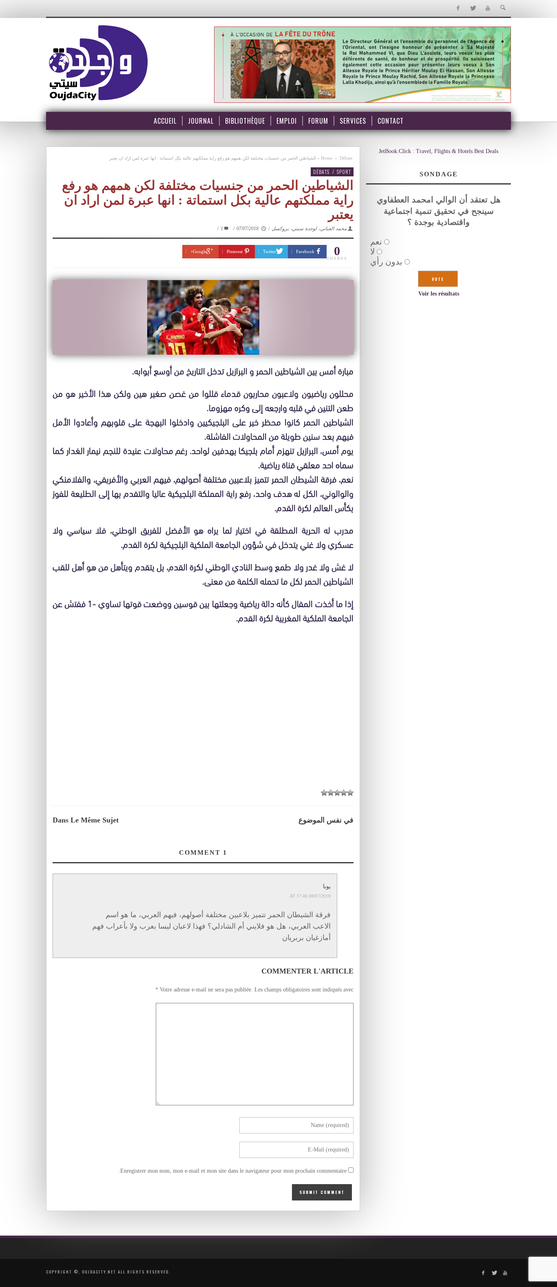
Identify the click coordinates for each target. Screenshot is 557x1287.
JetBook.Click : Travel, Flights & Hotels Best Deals (438, 151)
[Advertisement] (203, 722)
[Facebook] (457, 8)
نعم (376, 241)
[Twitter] (472, 8)
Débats (346, 158)
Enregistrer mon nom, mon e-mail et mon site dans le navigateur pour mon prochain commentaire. (233, 1171)
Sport (344, 171)
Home (326, 158)
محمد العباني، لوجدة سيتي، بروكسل (309, 228)
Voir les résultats (438, 294)
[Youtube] (487, 8)
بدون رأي (386, 261)
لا (372, 251)
